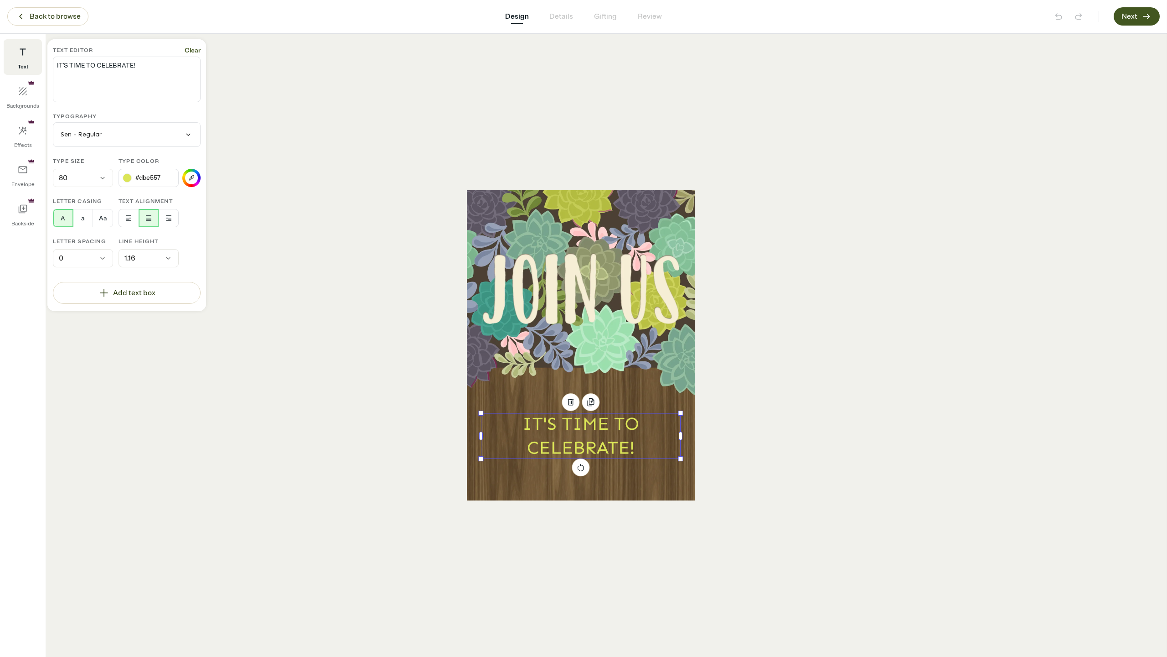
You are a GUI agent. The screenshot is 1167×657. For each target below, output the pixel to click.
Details (561, 16)
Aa (103, 218)
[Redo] (1078, 16)
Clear (193, 50)
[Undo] (1058, 16)
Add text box (134, 292)
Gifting (605, 16)
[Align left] (129, 218)
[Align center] (149, 218)
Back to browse (55, 16)
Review (650, 16)
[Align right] (168, 218)
